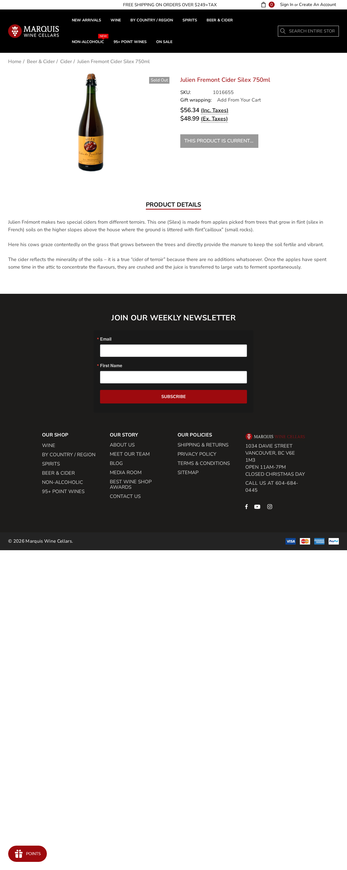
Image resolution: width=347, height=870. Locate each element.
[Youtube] (258, 506)
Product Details (173, 205)
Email (105, 339)
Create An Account (317, 5)
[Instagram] (270, 506)
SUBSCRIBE (173, 397)
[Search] (283, 31)
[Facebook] (246, 506)
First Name (111, 365)
